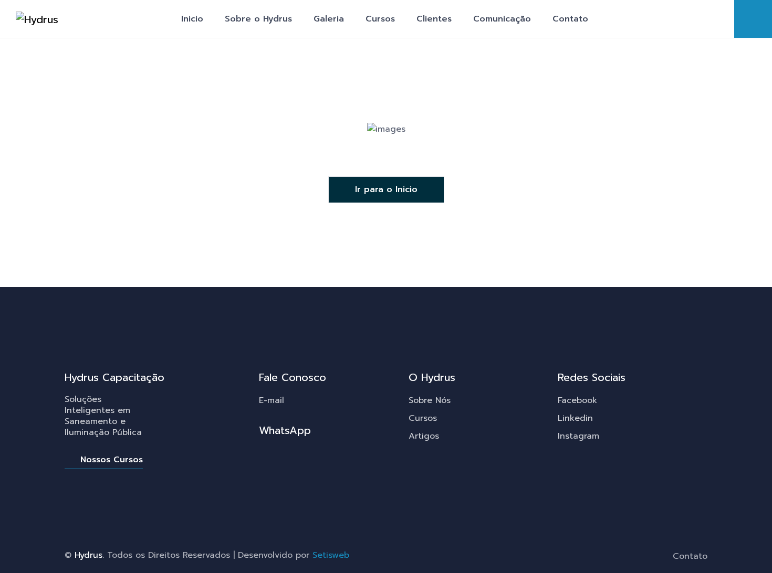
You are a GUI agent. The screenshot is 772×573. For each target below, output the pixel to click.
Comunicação (502, 19)
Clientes (434, 19)
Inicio (192, 19)
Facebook (577, 400)
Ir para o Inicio (386, 189)
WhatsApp (285, 430)
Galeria (329, 19)
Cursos (380, 19)
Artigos (424, 436)
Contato (570, 19)
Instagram (578, 436)
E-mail (271, 400)
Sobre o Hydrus (258, 19)
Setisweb (330, 555)
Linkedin (575, 418)
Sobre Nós (430, 400)
